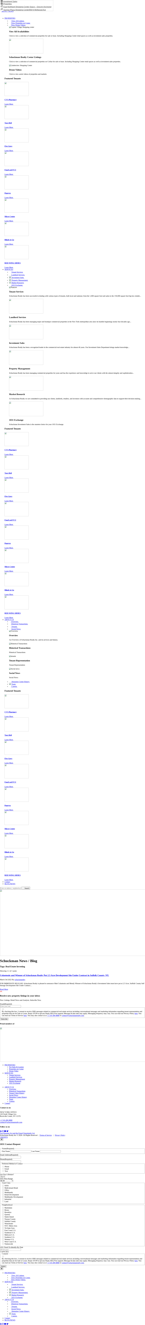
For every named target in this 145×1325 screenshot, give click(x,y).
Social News (16, 629)
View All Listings (17, 21)
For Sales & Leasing (16, 1067)
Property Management (19, 280)
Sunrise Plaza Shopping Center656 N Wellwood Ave (24, 10)
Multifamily (9, 1192)
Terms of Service (46, 1135)
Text (6, 1171)
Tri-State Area (9, 1228)
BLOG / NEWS (7, 11)
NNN (7, 1186)
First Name (6, 1151)
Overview (15, 622)
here (136, 1013)
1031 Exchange (17, 285)
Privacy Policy (60, 1135)
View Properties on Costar (20, 23)
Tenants (14, 627)
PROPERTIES (10, 18)
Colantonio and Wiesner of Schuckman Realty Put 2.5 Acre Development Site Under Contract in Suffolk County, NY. (54, 975)
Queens (7, 1215)
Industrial (8, 1199)
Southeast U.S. (10, 1233)
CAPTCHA (4, 1252)
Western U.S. (9, 1239)
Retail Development (12, 1195)
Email (6, 1004)
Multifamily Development (14, 1197)
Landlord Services (18, 275)
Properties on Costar (16, 1069)
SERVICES (9, 269)
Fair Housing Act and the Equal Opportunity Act (17, 1133)
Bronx (7, 1210)
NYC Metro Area (11, 1226)
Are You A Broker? (7, 1174)
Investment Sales (17, 278)
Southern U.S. (10, 1237)
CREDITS (4, 1137)
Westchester (9, 1224)
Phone (6, 1159)
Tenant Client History (16, 1093)
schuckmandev (20, 980)
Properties (7, 4)
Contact (7, 882)
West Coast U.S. (10, 1242)
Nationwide (9, 1244)
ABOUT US (9, 620)
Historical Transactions (19, 624)
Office (7, 1190)
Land (6, 1201)
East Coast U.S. (10, 1230)
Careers (14, 686)
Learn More (9, 104)
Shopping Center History (20, 682)
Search (26, 888)
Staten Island (9, 1217)
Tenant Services (17, 272)
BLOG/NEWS (10, 884)
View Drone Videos (18, 25)
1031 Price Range (6, 1179)
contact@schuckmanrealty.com (73, 1015)
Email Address (9, 1155)
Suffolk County (10, 1221)
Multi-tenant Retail (11, 1188)
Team (13, 684)
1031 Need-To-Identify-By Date (11, 1247)
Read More (4, 989)
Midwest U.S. (9, 1235)
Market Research (17, 283)
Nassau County (10, 1219)
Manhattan (8, 1208)
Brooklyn (8, 1212)
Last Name (35, 1151)
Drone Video (13, 1071)
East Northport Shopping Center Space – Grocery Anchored (27, 7)
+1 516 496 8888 (53, 1015)
